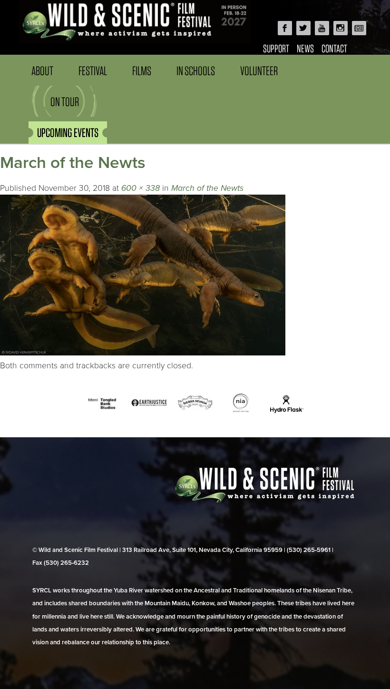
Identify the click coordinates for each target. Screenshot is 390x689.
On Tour (64, 101)
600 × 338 (140, 188)
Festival (92, 70)
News (305, 48)
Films (141, 70)
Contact (334, 48)
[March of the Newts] (142, 353)
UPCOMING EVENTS (67, 132)
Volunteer (259, 70)
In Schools (195, 70)
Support (276, 48)
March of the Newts (207, 188)
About (42, 70)
